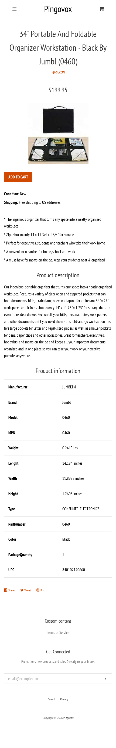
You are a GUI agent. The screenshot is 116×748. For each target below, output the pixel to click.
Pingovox (68, 718)
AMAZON (58, 72)
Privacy (64, 699)
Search (51, 699)
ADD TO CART (18, 177)
